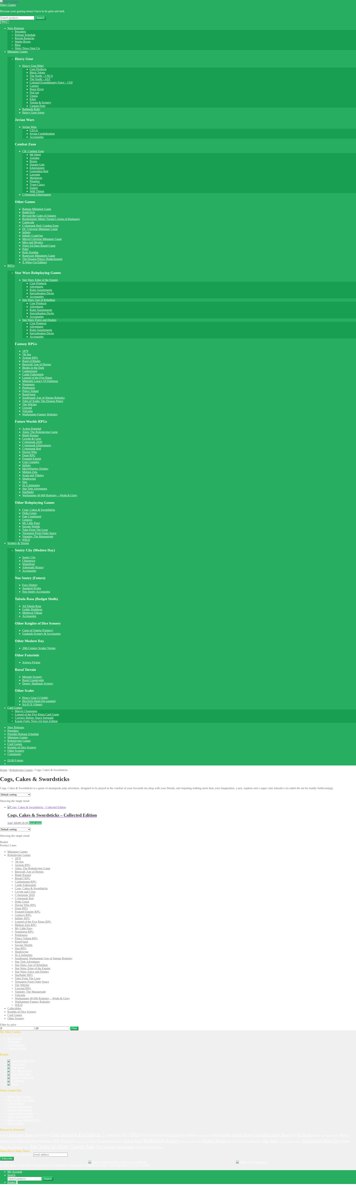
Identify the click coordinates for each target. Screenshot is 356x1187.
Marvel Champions (26, 711)
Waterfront (28, 564)
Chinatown (28, 560)
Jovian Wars (29, 127)
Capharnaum (29, 371)
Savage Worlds (31, 526)
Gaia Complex (30, 462)
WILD (26, 539)
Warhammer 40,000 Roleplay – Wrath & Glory (49, 495)
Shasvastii (185, 1141)
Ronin (129, 1140)
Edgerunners (37, 167)
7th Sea (26, 354)
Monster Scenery (32, 676)
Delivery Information (19, 1110)
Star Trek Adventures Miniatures (244, 1141)
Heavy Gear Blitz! (33, 65)
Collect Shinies (16, 1103)
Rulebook (153, 1140)
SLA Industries (31, 485)
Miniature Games (17, 51)
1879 (25, 351)
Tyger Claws (37, 184)
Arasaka (34, 157)
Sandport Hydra (31, 588)
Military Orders (332, 1135)
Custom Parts (37, 105)
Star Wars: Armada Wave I (290, 1142)
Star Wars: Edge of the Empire (40, 280)
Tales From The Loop (35, 529)
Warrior (159, 1147)
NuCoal (34, 92)
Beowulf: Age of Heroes (36, 364)
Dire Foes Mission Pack (155, 1135)
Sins (24, 482)
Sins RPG (21, 948)
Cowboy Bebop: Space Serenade (34, 717)
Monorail (24, 1141)
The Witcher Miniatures (115, 1147)
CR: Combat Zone (33, 151)
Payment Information (19, 1106)
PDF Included (63, 1141)
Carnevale (28, 222)
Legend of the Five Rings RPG (33, 921)
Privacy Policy (15, 1123)
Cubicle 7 (94, 1134)
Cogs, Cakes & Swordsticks (38, 509)
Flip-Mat (187, 1135)
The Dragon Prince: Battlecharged (42, 259)
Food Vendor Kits (202, 1135)
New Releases (15, 28)
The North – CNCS (41, 75)
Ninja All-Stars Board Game (38, 245)
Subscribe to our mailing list (16, 1154)
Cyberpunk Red (31, 448)
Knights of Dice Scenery (21, 747)
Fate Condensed (31, 516)
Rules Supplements (41, 290)
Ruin (138, 1141)
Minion (344, 1135)
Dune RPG (28, 455)
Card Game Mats (19, 1135)
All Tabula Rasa (31, 606)
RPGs (10, 265)
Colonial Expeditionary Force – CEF (51, 82)
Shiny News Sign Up (27, 48)
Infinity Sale (319, 1135)
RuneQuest (28, 394)
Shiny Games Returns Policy (24, 1120)
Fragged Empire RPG (27, 911)
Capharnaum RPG (26, 881)
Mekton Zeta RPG (26, 925)
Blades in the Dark (33, 367)
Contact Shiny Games (20, 1113)
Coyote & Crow (31, 438)
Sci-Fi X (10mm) (32, 704)
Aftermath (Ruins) (33, 567)
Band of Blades (31, 361)
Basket (12, 1182)
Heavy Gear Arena (33, 112)
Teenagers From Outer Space (39, 533)
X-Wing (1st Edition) (34, 262)
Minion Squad (8, 1141)
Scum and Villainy (33, 475)
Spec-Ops (197, 1141)
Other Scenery (15, 750)
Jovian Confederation (42, 133)
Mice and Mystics (32, 242)
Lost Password (16, 1044)
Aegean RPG (30, 357)
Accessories (37, 137)
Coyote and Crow (25, 891)
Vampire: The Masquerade (37, 536)
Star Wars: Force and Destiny (39, 320)
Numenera (28, 384)
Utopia (34, 95)
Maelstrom (36, 177)
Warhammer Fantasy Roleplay (40, 414)
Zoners (34, 187)
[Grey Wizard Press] (19, 1070)
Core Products (38, 69)
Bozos (33, 161)
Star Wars (270, 1141)
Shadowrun (29, 478)
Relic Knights (30, 252)
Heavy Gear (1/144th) (35, 697)
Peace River (37, 89)
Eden (33, 99)
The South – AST (40, 79)
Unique (151, 1147)
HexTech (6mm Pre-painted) (39, 701)
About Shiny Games (19, 1096)
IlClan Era (305, 1135)
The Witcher (29, 404)
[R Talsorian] (15, 1080)
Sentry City (29, 557)
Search (40, 17)
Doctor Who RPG (25, 905)
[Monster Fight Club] (20, 1077)
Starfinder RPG (24, 975)
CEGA (34, 130)
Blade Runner (30, 435)
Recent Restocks (24, 38)
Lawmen (35, 174)
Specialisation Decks (42, 293)
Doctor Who (29, 452)
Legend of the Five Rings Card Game (37, 714)
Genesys (27, 519)
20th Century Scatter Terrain (38, 648)
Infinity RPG (22, 918)
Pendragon (28, 387)
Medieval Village (32, 612)
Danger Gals (37, 164)
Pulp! (25, 249)
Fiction (174, 1135)
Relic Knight (98, 1141)
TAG (26, 1147)
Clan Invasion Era (68, 1134)
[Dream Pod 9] (16, 1064)
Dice (135, 1134)
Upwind (27, 407)
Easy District (29, 585)
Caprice (34, 85)
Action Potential (31, 428)
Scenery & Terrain (18, 543)
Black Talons (37, 72)
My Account (14, 1038)
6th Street (35, 154)
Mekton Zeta (29, 472)
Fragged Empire (31, 458)
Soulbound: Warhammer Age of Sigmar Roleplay (43, 958)
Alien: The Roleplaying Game (40, 432)
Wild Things (37, 191)
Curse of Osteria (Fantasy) (37, 630)
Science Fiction (31, 662)
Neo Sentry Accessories (36, 591)
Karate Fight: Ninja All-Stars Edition (36, 721)
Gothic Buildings (32, 609)
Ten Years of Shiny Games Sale (62, 1146)
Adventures (36, 286)
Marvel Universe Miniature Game (42, 239)
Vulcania (27, 411)
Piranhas (35, 181)
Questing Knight (82, 1142)
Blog (18, 44)
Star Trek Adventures (34, 488)
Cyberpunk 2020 (32, 442)
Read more (35, 823)
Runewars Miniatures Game (38, 255)
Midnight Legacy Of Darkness (40, 381)
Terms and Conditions (20, 1116)
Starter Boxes (23, 41)
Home (3, 770)
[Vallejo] (13, 1084)
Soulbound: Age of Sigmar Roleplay (43, 397)
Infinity (26, 232)
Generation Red (39, 171)
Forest (215, 1135)
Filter (74, 1028)
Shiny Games (8, 4)
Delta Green (29, 513)
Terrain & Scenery (40, 102)
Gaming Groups (16, 1048)
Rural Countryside (33, 680)
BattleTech (28, 212)
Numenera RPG (24, 931)
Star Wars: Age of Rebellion (38, 300)
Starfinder (28, 492)
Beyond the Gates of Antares (39, 215)
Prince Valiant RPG (26, 938)
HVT (294, 1135)
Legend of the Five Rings (37, 377)
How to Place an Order (20, 1100)
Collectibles (14, 1008)
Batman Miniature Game (36, 209)
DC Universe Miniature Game (40, 229)
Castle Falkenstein (33, 374)
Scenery (172, 1140)
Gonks (225, 1134)
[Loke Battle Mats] (19, 1074)
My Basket (13, 1041)
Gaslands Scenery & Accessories (41, 633)
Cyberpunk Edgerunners (36, 194)
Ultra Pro (141, 1147)
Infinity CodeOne (32, 235)
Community (14, 754)
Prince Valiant (30, 391)
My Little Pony (31, 523)
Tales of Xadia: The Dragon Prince (42, 401)
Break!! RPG (22, 878)
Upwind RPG (23, 988)
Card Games (14, 707)
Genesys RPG (23, 915)
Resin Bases (115, 1141)
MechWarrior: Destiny (35, 468)
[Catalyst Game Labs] (20, 1060)
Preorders (20, 31)
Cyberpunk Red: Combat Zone (40, 225)
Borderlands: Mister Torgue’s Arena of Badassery (51, 219)
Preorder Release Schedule (23, 734)
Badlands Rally (31, 109)
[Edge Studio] (16, 1067)
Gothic (237, 1135)
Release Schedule (25, 34)
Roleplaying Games (19, 740)
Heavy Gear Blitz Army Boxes (267, 1135)
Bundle (3, 1135)
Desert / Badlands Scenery (37, 683)
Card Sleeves (41, 1135)
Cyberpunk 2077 (117, 1135)
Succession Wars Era (320, 1140)
